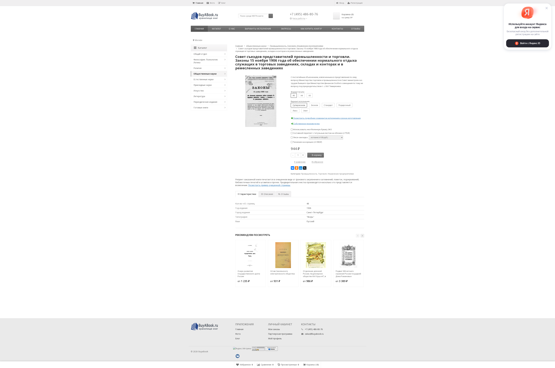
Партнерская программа (280, 333)
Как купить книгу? (311, 28)
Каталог (216, 28)
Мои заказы (274, 329)
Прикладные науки (203, 85)
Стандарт (328, 105)
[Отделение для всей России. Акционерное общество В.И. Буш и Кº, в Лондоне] (316, 255)
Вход (342, 3)
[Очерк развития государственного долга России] (250, 255)
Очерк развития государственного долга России (249, 274)
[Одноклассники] (296, 168)
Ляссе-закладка (300, 137)
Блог (223, 3)
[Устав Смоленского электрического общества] (283, 255)
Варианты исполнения (258, 28)
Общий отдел (200, 54)
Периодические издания (205, 102)
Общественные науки (205, 73)
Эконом (314, 105)
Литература (199, 96)
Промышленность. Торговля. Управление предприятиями (327, 174)
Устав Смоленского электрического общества (282, 272)
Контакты (337, 28)
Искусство (199, 90)
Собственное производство (306, 123)
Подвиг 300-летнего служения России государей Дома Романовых (348, 274)
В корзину (317, 155)
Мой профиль (275, 338)
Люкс (295, 110)
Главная (199, 3)
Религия (197, 68)
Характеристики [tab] (248, 194)
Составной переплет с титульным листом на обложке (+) (321, 133)
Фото (212, 3)
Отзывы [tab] (285, 194)
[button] (358, 236)
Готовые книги (201, 107)
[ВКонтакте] (292, 168)
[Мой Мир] (300, 168)
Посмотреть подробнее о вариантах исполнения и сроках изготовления (327, 118)
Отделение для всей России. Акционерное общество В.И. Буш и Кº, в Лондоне (314, 274)
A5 (294, 95)
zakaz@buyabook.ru (314, 333)
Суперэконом (299, 105)
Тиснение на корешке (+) (307, 142)
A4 (302, 95)
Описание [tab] (268, 194)
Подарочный (344, 105)
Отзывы (355, 28)
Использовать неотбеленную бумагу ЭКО (312, 129)
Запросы (286, 28)
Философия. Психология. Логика (206, 61)
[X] (304, 168)
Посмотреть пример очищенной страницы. (269, 185)
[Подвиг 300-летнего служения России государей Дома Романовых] (348, 255)
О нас (232, 28)
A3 (310, 95)
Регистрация (356, 3)
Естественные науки (203, 79)
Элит (305, 110)
